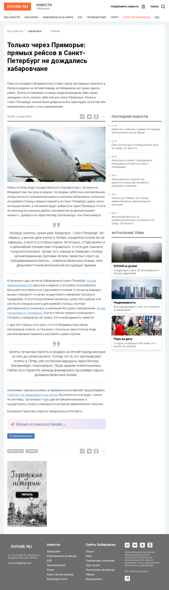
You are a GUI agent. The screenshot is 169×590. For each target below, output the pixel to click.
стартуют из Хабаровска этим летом (32, 395)
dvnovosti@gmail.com (19, 563)
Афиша (90, 574)
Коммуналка (94, 579)
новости (44, 5)
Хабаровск (31, 17)
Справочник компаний (100, 560)
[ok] (150, 545)
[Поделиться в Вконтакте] (89, 116)
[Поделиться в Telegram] (82, 116)
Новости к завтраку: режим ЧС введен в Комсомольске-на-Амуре (136, 131)
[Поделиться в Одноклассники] (96, 116)
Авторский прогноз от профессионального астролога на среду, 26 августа (133, 220)
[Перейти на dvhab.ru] (17, 7)
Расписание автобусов (100, 569)
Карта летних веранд (136, 17)
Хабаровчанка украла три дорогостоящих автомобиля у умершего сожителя (130, 182)
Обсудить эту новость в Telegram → (41, 424)
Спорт (114, 17)
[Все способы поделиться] (103, 116)
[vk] (134, 545)
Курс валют (93, 565)
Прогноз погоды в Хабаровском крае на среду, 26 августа (135, 146)
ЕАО (80, 17)
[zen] (142, 545)
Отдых (90, 551)
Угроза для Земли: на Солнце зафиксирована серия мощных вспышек (131, 201)
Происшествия (96, 17)
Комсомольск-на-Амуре (58, 17)
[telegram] (127, 545)
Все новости (12, 17)
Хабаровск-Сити (57, 579)
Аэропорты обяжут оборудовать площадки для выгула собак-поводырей (132, 163)
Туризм (55, 31)
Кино (89, 556)
